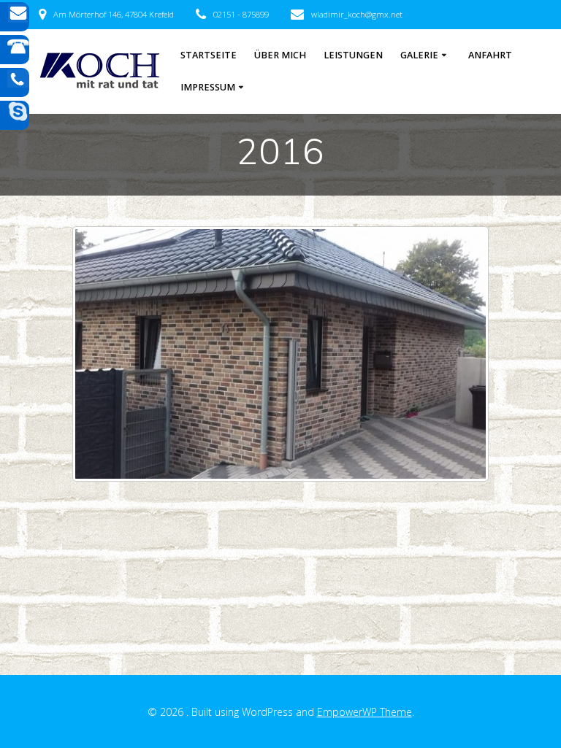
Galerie (419, 55)
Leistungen (353, 55)
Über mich (280, 55)
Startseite (208, 55)
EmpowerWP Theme (364, 712)
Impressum (207, 87)
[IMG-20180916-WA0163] (280, 354)
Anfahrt (490, 55)
